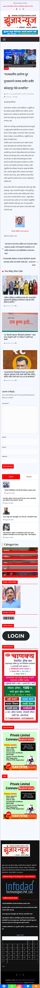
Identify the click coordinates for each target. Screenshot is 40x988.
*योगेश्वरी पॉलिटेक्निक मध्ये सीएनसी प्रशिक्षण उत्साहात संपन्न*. (20, 490)
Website (4, 456)
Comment (5, 403)
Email (4, 447)
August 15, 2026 (9, 537)
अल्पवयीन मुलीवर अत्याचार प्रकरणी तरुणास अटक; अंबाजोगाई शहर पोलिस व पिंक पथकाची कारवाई (19, 499)
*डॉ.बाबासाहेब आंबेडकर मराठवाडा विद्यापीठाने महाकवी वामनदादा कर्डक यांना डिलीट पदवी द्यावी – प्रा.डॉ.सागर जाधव (19, 262)
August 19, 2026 (9, 503)
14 (24, 950)
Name (4, 437)
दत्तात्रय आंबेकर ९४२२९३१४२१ (21, 94)
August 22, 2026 (10, 493)
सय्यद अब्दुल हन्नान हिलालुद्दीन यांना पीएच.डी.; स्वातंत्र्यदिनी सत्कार (21, 5)
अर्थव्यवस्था (6, 556)
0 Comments (8, 97)
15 (29, 950)
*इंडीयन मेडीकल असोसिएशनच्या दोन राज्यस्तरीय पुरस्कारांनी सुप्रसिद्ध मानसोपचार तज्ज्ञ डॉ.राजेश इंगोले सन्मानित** (20, 300)
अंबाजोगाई (6, 68)
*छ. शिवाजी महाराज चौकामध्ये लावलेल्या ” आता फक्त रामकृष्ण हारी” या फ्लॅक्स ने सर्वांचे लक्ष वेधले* (20, 337)
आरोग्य (5, 562)
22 (29, 953)
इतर (5, 575)
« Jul (3, 966)
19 (14, 953)
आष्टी (5, 569)
